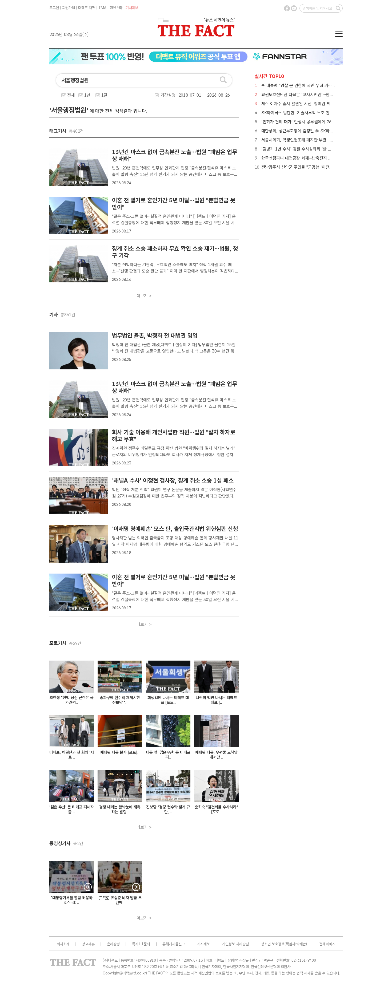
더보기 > (144, 295)
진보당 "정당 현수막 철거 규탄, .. (168, 809)
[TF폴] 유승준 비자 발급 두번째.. (120, 900)
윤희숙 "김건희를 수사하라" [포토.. (216, 809)
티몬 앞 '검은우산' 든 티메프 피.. (168, 755)
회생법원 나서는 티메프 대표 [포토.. (168, 700)
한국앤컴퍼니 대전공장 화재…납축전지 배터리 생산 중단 (309, 158)
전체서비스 (327, 944)
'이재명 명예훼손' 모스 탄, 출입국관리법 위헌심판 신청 (175, 528)
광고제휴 (88, 944)
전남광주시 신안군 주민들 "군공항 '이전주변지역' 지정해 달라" (315, 167)
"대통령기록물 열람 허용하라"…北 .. (72, 900)
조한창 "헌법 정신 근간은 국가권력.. (72, 700)
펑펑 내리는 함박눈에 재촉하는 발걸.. (120, 809)
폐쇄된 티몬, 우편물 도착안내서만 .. (216, 755)
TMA (102, 8)
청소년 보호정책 (273, 944)
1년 (87, 95)
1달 (104, 95)
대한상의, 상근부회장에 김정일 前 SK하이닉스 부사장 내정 (311, 130)
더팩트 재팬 (86, 8)
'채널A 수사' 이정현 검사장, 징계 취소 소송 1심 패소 (173, 480)
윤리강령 (113, 944)
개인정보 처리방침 (235, 944)
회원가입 (68, 8)
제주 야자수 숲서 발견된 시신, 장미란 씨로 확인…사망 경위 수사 (316, 103)
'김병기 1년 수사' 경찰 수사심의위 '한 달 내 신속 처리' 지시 (313, 149)
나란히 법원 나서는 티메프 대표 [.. (216, 700)
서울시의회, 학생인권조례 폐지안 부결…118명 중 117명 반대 (314, 140)
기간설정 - (184, 95)
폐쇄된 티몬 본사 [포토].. (119, 752)
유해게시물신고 (173, 944)
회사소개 (63, 944)
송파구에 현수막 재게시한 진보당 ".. (120, 700)
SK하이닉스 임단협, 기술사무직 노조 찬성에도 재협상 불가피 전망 (318, 112)
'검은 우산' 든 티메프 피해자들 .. (71, 809)
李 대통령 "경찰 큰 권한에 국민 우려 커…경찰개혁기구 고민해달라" (318, 85)
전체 (71, 95)
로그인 (54, 8)
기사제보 (132, 8)
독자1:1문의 (141, 944)
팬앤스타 (116, 8)
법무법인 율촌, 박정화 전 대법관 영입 (155, 335)
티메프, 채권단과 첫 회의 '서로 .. (71, 755)
